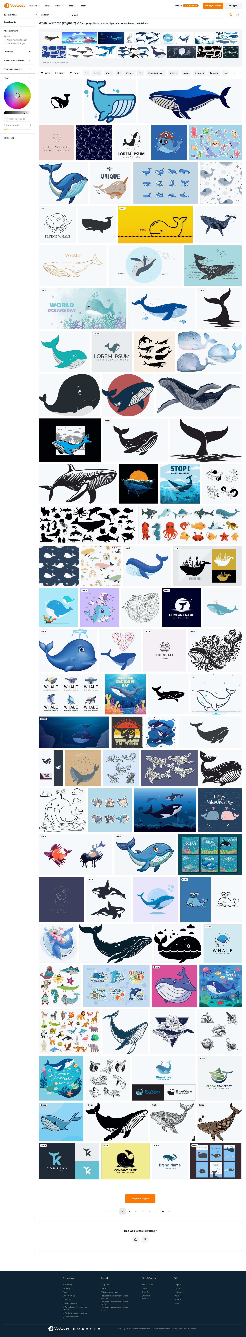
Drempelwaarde (12, 125)
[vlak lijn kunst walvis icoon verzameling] (165, 183)
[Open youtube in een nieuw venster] (99, 1329)
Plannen (178, 5)
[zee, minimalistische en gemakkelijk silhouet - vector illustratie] (177, 943)
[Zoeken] (230, 14)
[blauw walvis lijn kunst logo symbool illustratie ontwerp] (56, 142)
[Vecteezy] (14, 5)
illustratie (214, 73)
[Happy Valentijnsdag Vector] (220, 810)
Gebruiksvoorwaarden (161, 1328)
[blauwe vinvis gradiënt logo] (164, 1078)
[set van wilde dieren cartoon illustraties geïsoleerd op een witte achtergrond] (69, 1031)
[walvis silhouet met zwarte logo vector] (125, 1161)
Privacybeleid (177, 1328)
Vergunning (106, 1284)
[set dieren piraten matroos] (60, 986)
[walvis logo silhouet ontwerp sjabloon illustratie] (170, 1161)
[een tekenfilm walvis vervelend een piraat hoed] (169, 142)
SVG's (47, 73)
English (177, 1284)
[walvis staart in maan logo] (181, 607)
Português (178, 1292)
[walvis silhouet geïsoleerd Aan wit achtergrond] (219, 308)
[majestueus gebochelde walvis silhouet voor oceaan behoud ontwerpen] (116, 1122)
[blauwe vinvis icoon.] (120, 650)
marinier (130, 73)
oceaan (97, 73)
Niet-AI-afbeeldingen (16, 43)
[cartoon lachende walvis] (68, 650)
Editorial (71, 6)
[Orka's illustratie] (161, 732)
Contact (145, 1288)
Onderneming (69, 1296)
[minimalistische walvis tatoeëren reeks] (121, 768)
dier (119, 73)
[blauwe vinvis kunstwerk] (138, 484)
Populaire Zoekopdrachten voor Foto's (114, 1302)
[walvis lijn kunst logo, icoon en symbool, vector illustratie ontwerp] (223, 943)
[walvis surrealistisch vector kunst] (172, 1031)
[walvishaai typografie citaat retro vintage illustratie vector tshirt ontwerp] (127, 732)
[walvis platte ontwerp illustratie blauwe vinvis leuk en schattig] (155, 899)
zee (86, 73)
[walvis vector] (145, 265)
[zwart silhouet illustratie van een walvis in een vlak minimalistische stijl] (210, 732)
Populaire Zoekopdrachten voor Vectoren (114, 1297)
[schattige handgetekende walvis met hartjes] (222, 607)
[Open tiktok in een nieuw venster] (91, 1329)
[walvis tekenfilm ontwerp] (128, 395)
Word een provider (146, 1297)
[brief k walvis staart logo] (69, 1161)
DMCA (103, 1288)
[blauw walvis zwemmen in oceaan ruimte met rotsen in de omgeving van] (74, 732)
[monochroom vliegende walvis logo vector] (57, 224)
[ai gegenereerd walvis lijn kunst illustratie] (78, 484)
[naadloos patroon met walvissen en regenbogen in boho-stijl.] (101, 566)
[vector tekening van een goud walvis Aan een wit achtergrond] (73, 265)
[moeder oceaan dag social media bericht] (210, 854)
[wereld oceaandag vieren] (220, 986)
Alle (8, 36)
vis (140, 73)
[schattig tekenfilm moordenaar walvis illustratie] (69, 395)
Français (178, 1299)
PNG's (61, 73)
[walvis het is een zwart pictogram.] (168, 694)
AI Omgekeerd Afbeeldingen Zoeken (75, 1308)
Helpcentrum (147, 1284)
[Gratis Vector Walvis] (213, 265)
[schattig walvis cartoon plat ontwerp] (58, 607)
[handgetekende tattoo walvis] (169, 768)
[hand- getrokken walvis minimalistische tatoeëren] (107, 1078)
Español (177, 1288)
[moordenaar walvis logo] (112, 351)
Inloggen (233, 5)
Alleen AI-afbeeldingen (17, 40)
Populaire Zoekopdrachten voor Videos (114, 1308)
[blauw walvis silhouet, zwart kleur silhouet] (115, 943)
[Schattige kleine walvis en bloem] (58, 943)
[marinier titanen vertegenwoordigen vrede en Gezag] (125, 1031)
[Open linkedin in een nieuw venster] (83, 1329)
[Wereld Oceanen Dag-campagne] (61, 1078)
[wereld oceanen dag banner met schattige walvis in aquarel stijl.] (82, 308)
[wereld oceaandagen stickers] (116, 986)
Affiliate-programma (109, 1292)
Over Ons (146, 1292)
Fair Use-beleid (190, 1328)
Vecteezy (66, 1288)
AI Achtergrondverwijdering (75, 1313)
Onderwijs (67, 1299)
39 (163, 1211)
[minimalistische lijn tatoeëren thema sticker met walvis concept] (219, 1031)
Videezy (66, 1292)
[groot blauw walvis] (147, 566)
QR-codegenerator (71, 1316)
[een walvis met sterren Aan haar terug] (135, 440)
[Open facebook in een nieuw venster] (74, 1329)
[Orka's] (165, 810)
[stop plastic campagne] (180, 484)
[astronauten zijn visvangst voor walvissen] (99, 607)
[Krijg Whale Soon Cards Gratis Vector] (216, 1161)
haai (226, 73)
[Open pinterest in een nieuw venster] (87, 1329)
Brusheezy (67, 1284)
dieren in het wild (156, 73)
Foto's (46, 6)
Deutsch (178, 1296)
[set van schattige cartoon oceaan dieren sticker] (110, 810)
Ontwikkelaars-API (70, 1303)
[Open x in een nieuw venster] (95, 1329)
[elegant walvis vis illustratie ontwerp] (221, 768)
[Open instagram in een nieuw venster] (78, 1329)
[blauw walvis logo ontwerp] (110, 101)
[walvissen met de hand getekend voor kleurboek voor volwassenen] (140, 607)
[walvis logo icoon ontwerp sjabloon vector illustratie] (164, 650)
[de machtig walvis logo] (51, 768)
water (108, 73)
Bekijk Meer (230, 52)
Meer (83, 6)
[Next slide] (238, 73)
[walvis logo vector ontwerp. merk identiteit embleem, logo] (207, 566)
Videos (58, 6)
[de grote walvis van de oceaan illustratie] (70, 440)
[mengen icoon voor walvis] (216, 694)
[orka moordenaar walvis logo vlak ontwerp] (131, 142)
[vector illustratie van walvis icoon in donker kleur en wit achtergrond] (97, 224)
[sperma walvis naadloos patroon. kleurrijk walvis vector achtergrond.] (94, 142)
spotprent (199, 73)
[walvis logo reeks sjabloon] (71, 694)
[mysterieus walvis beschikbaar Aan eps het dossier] (63, 183)
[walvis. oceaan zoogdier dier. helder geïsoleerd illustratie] (190, 101)
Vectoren (33, 6)
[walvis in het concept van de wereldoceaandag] (125, 694)
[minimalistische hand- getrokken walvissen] (154, 351)
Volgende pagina (140, 1198)
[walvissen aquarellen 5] (209, 351)
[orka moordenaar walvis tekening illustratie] (108, 899)
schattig (173, 73)
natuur (186, 73)
